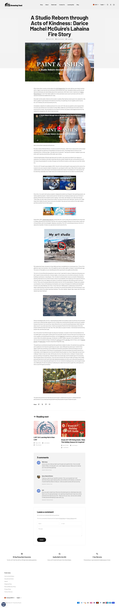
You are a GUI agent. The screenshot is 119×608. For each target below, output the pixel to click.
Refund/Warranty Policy (10, 586)
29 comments (38, 445)
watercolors (43, 341)
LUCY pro (59, 339)
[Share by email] (49, 404)
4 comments (65, 447)
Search (6, 581)
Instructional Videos (9, 576)
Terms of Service (70, 518)
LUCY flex (67, 339)
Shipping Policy (8, 584)
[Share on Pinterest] (46, 404)
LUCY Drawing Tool (60, 88)
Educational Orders (9, 578)
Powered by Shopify (17, 602)
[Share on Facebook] (38, 404)
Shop (41, 4)
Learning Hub (70, 4)
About (46, 4)
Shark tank (54, 4)
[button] (3, 604)
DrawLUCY (62, 336)
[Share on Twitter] (42, 404)
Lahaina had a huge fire (48, 219)
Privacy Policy (62, 518)
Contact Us (62, 4)
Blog (78, 4)
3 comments (70, 39)
